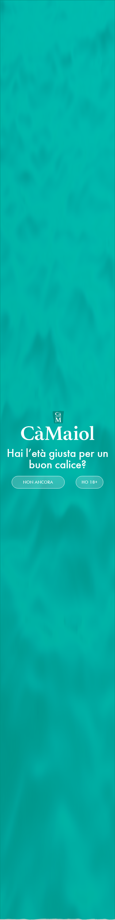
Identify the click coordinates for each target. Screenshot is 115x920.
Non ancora (38, 482)
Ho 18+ (90, 482)
